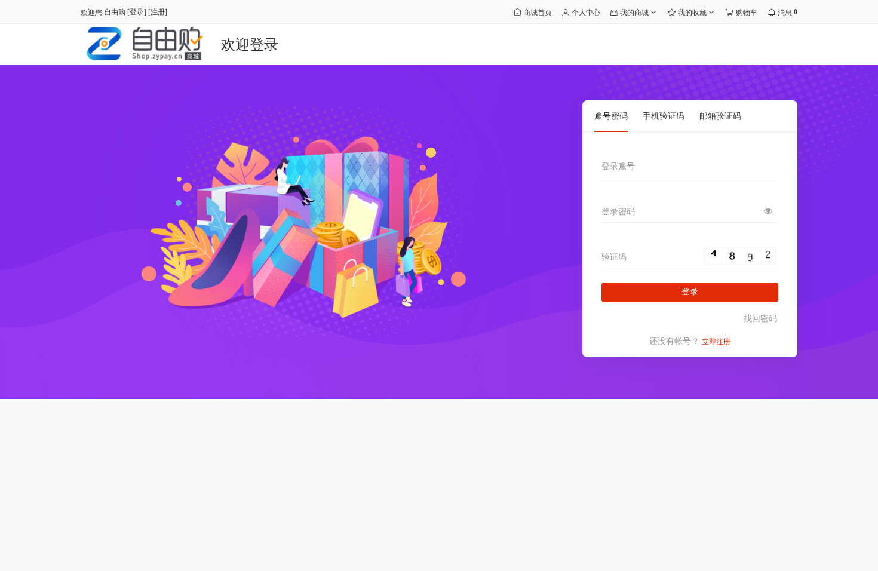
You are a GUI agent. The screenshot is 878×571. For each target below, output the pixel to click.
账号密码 (611, 116)
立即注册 (716, 341)
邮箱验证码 (720, 116)
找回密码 (760, 318)
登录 (137, 12)
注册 (158, 12)
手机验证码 (663, 116)
